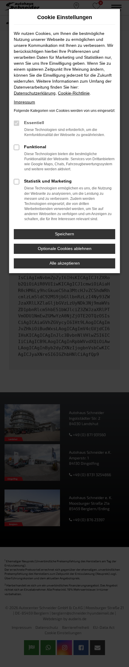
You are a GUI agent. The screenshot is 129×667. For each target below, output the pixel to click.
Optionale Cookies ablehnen (65, 248)
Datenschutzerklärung (35, 93)
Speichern (64, 233)
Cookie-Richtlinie (74, 93)
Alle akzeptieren (65, 263)
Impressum (24, 102)
